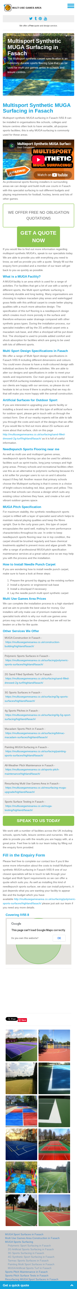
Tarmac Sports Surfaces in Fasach (28, 1260)
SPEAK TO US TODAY (38, 820)
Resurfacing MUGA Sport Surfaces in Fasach (31, 1279)
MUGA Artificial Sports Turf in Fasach (29, 1268)
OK (59, 938)
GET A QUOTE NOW (38, 236)
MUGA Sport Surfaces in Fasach (24, 1234)
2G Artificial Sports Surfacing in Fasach (31, 1249)
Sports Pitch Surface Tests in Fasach (26, 1275)
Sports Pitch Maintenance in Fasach (26, 1271)
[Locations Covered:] (4, 5)
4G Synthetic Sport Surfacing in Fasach (31, 1256)
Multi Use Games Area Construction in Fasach (32, 1238)
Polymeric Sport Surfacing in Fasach (29, 1245)
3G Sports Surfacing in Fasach (26, 1253)
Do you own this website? (24, 938)
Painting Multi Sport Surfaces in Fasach (31, 1264)
